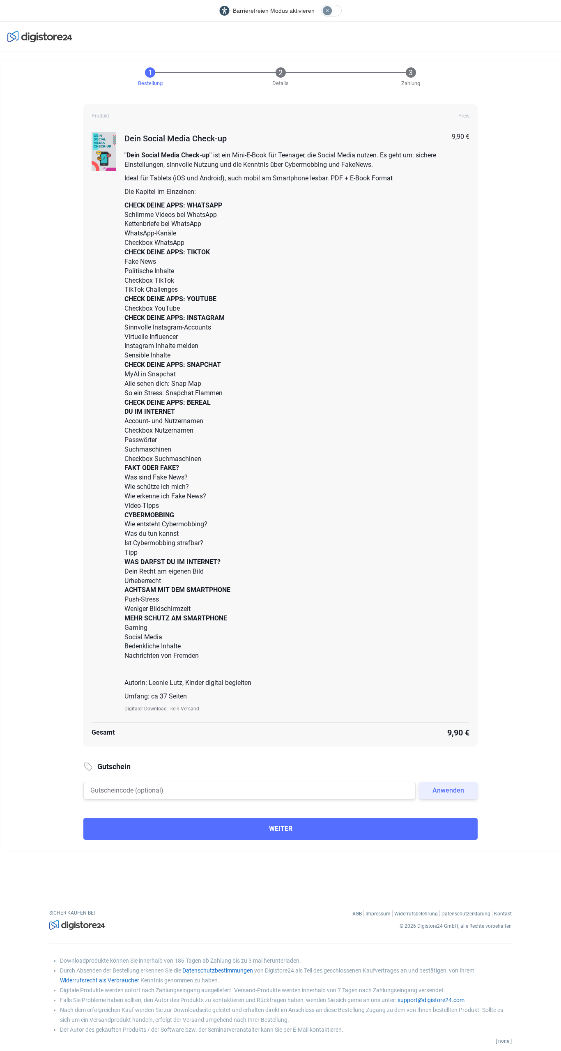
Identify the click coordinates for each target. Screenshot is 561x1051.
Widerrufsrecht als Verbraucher (99, 980)
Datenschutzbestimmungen (217, 970)
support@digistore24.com (431, 1000)
